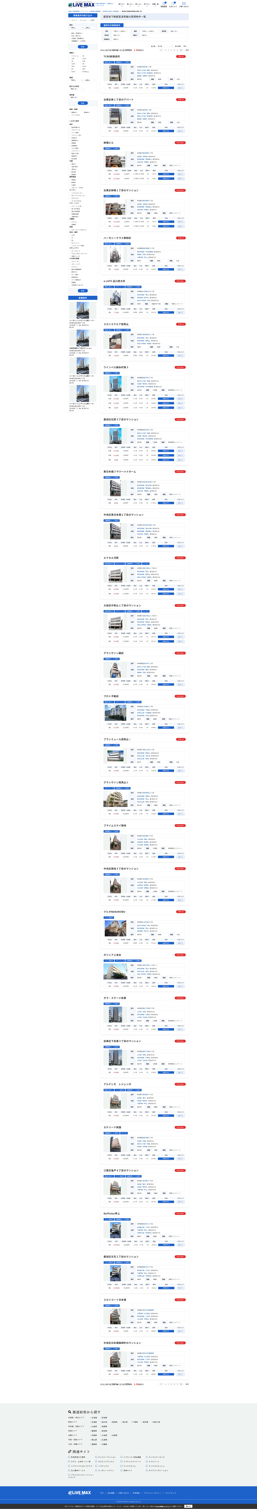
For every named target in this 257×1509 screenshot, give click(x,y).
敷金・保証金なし (77, 33)
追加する (180, 88)
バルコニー (75, 267)
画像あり (74, 112)
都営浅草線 (140, 252)
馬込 (147, 295)
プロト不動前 (111, 696)
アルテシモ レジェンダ (117, 1084)
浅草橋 (145, 156)
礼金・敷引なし (76, 36)
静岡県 (94, 1431)
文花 (147, 1224)
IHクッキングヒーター (78, 196)
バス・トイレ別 (76, 206)
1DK (72, 58)
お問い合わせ (123, 1493)
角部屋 (73, 174)
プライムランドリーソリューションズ (81, 1476)
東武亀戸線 (140, 1227)
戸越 (147, 716)
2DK (83, 61)
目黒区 (143, 1008)
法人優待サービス (78, 1470)
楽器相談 (74, 146)
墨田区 (143, 248)
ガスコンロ (75, 198)
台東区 (143, 67)
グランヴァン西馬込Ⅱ (116, 782)
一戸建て (92, 20)
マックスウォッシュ (157, 1466)
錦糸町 (145, 384)
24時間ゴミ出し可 (77, 285)
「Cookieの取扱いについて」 (162, 1506)
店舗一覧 (155, 4)
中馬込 (148, 568)
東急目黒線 (140, 710)
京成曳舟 (148, 1233)
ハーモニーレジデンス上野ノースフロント (82, 320)
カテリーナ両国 (112, 1127)
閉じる (188, 1506)
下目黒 (148, 1008)
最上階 (73, 172)
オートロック (75, 251)
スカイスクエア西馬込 (116, 324)
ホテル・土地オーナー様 (81, 1461)
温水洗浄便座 (75, 211)
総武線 (139, 156)
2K (72, 61)
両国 (148, 381)
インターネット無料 (77, 246)
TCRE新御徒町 (112, 56)
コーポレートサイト (106, 1470)
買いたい (130, 4)
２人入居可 (75, 148)
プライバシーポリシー (153, 1493)
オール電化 (75, 275)
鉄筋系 (73, 180)
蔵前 (148, 70)
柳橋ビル (109, 142)
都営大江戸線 (141, 70)
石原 (147, 378)
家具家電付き (75, 127)
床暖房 (73, 224)
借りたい (121, 4)
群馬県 (115, 1422)
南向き (73, 164)
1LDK (84, 58)
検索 (83, 47)
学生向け (74, 138)
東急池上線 (140, 713)
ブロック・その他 (77, 188)
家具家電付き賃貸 (78, 1457)
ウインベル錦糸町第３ (116, 367)
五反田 (145, 1017)
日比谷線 (140, 839)
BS (72, 240)
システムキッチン (77, 193)
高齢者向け (75, 140)
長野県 (104, 1426)
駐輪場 (73, 282)
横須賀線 (140, 298)
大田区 (143, 334)
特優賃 (73, 143)
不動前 (148, 710)
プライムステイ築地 (115, 825)
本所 (147, 663)
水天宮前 (147, 1313)
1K (83, 56)
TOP (102, 1493)
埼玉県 (125, 1422)
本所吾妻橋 (149, 252)
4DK (83, 69)
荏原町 (149, 343)
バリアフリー (75, 151)
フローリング (75, 264)
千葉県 (135, 1422)
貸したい (138, 4)
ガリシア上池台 (112, 954)
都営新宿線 (140, 159)
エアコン (74, 222)
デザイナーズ (75, 130)
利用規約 (136, 1493)
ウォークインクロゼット (79, 230)
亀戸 (147, 1094)
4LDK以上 (85, 72)
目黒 (144, 1012)
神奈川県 (156, 1422)
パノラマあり (75, 115)
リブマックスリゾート (132, 1461)
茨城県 (94, 1422)
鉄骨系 (73, 182)
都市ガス (74, 272)
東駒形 (148, 248)
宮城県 (104, 1417)
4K (72, 69)
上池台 (148, 750)
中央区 (143, 482)
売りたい (147, 4)
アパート (74, 20)
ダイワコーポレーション (158, 1470)
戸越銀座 (148, 713)
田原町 (145, 76)
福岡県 (94, 1444)
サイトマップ (170, 1493)
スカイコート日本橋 (115, 1299)
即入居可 (74, 159)
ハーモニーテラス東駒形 (117, 238)
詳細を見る (166, 88)
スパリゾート (154, 1461)
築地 (147, 836)
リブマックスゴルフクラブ (81, 1466)
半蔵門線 (140, 257)
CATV (73, 235)
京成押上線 (140, 1233)
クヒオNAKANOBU (114, 911)
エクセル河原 (111, 557)
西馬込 (148, 334)
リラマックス (103, 1466)
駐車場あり (75, 277)
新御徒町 (150, 73)
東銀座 (146, 845)
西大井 (148, 291)
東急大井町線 (141, 300)
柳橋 (147, 153)
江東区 (143, 1094)
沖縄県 (104, 1444)
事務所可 (74, 156)
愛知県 (104, 1431)
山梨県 (94, 1426)
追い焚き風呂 (75, 209)
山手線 (139, 1012)
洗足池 (148, 756)
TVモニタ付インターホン (79, 254)
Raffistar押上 (112, 1213)
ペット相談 (75, 133)
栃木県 (104, 1422)
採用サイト (127, 1470)
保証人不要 (75, 153)
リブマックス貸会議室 (132, 1457)
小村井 (148, 1227)
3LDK (84, 66)
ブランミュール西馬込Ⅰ (117, 739)
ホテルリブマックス (106, 1461)
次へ (181, 50)
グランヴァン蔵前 (114, 653)
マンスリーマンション (107, 1457)
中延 (148, 300)
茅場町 (146, 1319)
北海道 (94, 1417)
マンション (83, 20)
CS (72, 238)
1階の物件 (74, 167)
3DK (72, 66)
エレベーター (75, 261)
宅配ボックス (75, 256)
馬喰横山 (148, 159)
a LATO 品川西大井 (114, 281)
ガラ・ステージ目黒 (115, 998)
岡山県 (94, 1439)
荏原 (147, 706)
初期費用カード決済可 (78, 41)
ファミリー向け (76, 135)
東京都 (145, 1422)
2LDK (73, 64)
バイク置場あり (76, 280)
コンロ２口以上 (76, 201)
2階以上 (73, 169)
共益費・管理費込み (77, 38)
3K (83, 64)
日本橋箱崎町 (150, 1310)
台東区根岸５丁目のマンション (80, 348)
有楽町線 (140, 842)
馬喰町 (146, 162)
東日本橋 (148, 482)
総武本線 (140, 162)
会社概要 (111, 1493)
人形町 (148, 1316)
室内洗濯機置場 (76, 269)
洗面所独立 (75, 217)
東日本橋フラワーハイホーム (120, 471)
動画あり (87, 112)
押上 (145, 257)
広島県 (104, 1439)
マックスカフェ (129, 1466)
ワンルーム (75, 56)
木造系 (73, 185)
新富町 (146, 842)
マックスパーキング (157, 1457)
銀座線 (139, 76)
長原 (147, 759)
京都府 (94, 1435)
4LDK (73, 72)
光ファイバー (75, 243)
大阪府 (104, 1435)
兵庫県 (115, 1435)
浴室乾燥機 (75, 214)
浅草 (144, 254)
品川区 (143, 291)
